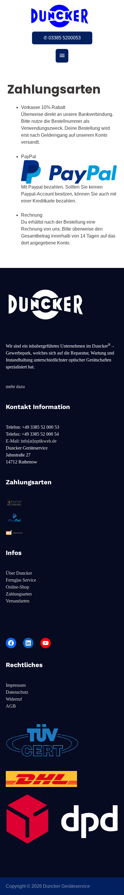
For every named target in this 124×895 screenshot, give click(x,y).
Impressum (16, 685)
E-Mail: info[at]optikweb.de (31, 441)
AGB (11, 706)
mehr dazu (15, 386)
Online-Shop (17, 587)
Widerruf (14, 699)
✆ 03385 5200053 (62, 37)
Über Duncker (19, 573)
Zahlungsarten (19, 593)
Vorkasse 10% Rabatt (43, 107)
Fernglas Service (21, 580)
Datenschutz (17, 692)
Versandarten (17, 600)
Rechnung (31, 215)
